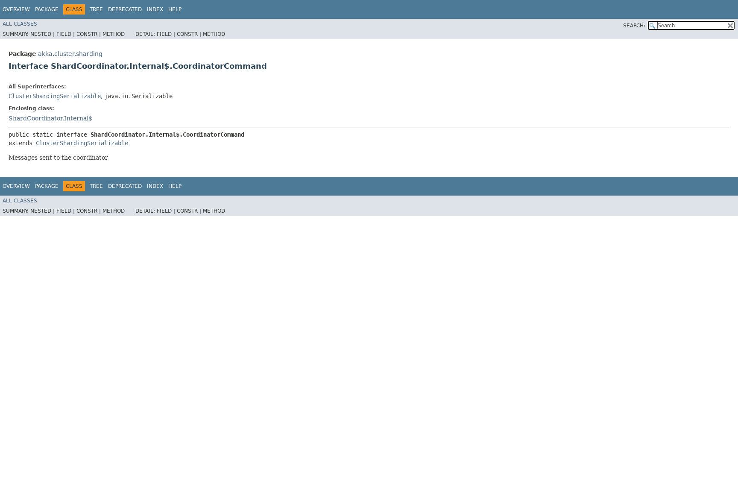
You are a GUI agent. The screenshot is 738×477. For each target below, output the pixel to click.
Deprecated (125, 9)
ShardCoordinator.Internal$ (50, 118)
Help (175, 9)
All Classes (20, 24)
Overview (16, 9)
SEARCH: (634, 26)
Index (155, 9)
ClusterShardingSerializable (55, 96)
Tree (96, 9)
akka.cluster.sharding (70, 53)
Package (47, 9)
